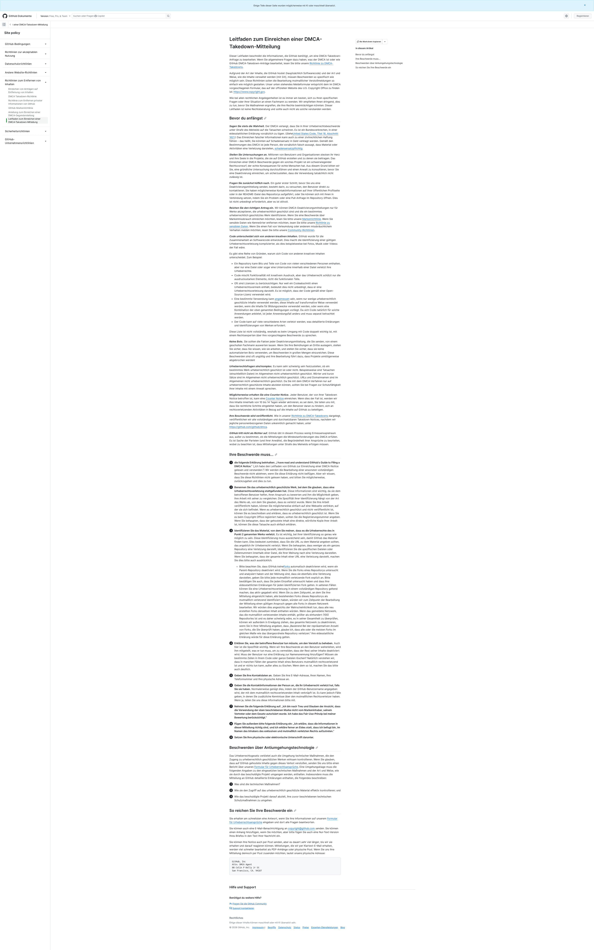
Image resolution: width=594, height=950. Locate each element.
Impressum (257, 927)
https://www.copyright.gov (249, 91)
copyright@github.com (301, 828)
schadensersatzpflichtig (288, 148)
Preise (306, 927)
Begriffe (272, 927)
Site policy (12, 33)
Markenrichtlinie (311, 218)
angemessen (282, 298)
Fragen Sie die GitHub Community (249, 903)
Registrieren (583, 16)
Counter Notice (275, 398)
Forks (287, 566)
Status (297, 927)
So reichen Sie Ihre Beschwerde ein (261, 810)
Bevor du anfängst (246, 118)
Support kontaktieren (243, 908)
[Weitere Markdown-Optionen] (384, 41)
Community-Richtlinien (301, 230)
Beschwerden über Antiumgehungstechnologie (271, 747)
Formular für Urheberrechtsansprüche (276, 766)
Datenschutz (284, 927)
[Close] (585, 5)
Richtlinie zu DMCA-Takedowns (309, 415)
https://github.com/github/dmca (248, 426)
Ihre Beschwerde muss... (251, 454)
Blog (342, 927)
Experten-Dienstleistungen (324, 927)
